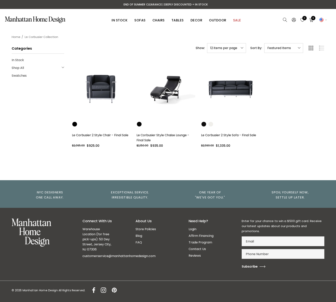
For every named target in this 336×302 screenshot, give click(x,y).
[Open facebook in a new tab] (92, 290)
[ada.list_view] (321, 48)
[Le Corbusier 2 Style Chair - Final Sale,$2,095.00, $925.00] (101, 89)
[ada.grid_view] (310, 48)
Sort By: (256, 48)
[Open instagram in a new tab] (103, 290)
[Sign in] (293, 19)
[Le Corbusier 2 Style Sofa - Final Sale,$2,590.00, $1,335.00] (230, 89)
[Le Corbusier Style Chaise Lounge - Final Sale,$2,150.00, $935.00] (165, 89)
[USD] (322, 19)
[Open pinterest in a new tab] (114, 290)
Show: (200, 48)
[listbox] (283, 48)
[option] (48, 195)
